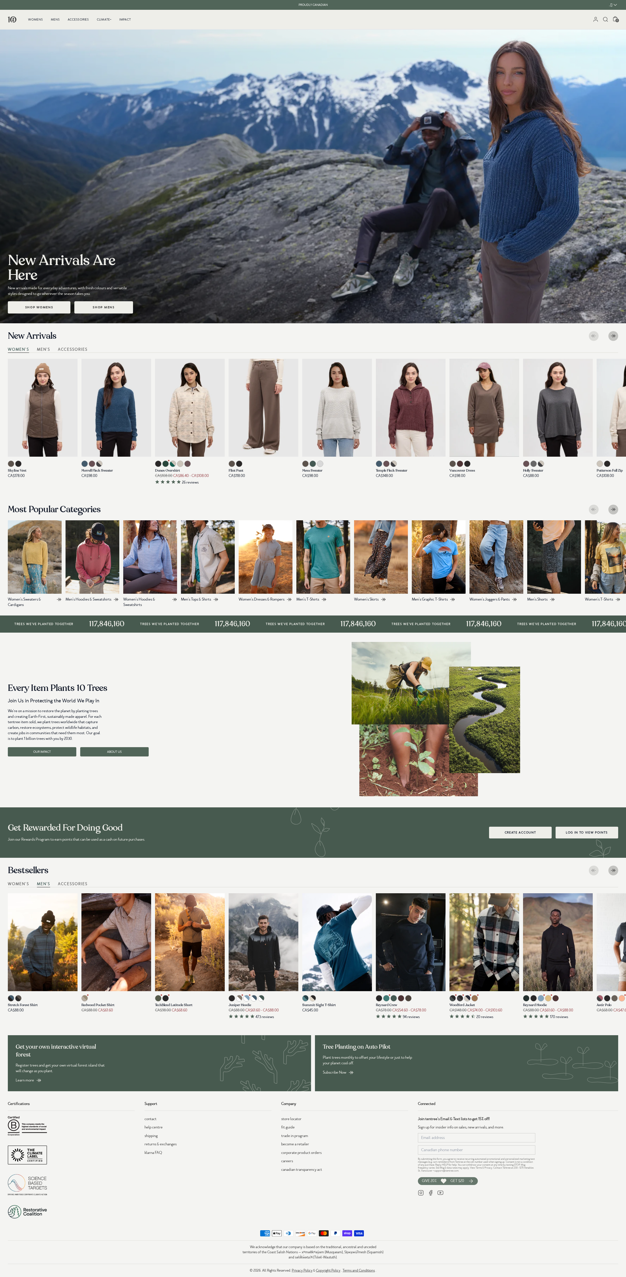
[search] (605, 19)
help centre (154, 1127)
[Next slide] (613, 336)
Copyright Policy (328, 1270)
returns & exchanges (161, 1144)
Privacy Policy (302, 1270)
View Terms (476, 1167)
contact (150, 1118)
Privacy (488, 1167)
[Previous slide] (594, 336)
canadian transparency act (301, 1169)
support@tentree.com (446, 1170)
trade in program (294, 1135)
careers (287, 1161)
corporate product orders (301, 1152)
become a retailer (295, 1144)
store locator (291, 1118)
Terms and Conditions (359, 1270)
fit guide (288, 1127)
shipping (151, 1135)
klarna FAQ (153, 1152)
